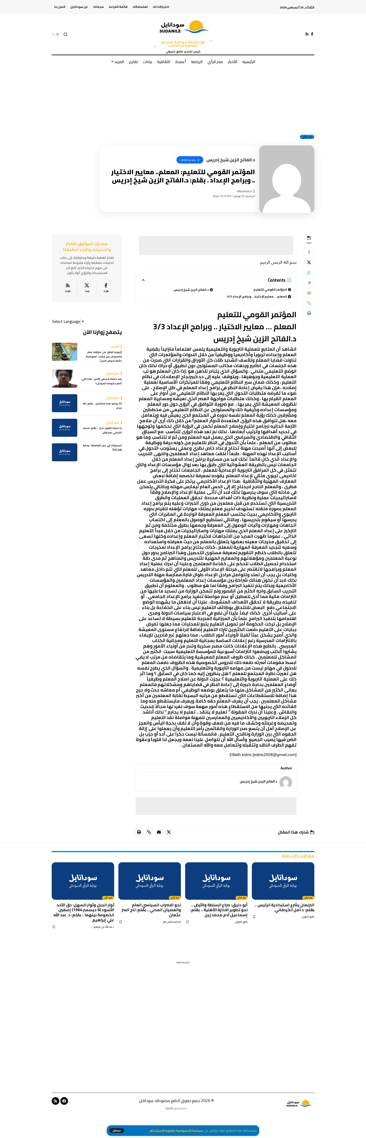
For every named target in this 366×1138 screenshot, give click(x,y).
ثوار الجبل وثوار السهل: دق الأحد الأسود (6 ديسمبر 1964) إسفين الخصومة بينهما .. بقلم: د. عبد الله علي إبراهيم (83, 912)
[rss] (67, 288)
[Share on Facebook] (309, 252)
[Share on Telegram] (309, 283)
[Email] (309, 293)
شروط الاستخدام (162, 1130)
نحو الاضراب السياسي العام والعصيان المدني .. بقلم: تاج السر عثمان (151, 910)
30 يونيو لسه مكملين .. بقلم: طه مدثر (102, 406)
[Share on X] (309, 262)
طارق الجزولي (307, 917)
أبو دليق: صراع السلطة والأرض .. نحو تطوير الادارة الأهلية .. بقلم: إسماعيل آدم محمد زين (219, 910)
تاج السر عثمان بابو (172, 922)
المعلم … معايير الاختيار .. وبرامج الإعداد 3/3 (257, 296)
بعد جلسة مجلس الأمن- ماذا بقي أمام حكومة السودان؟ (101, 381)
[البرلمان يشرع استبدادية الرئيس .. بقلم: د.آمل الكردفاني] (283, 881)
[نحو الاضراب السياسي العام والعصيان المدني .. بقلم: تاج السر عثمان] (149, 881)
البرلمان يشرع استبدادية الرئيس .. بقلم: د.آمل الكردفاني (284, 907)
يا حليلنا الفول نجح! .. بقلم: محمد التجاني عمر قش (102, 430)
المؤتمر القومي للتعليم (270, 289)
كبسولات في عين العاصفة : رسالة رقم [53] (102, 447)
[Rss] (307, 34)
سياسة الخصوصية (189, 1130)
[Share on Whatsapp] (309, 272)
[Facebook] (312, 34)
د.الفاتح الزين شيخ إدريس (191, 289)
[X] (87, 288)
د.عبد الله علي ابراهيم (104, 927)
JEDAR (169, 1108)
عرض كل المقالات (188, 160)
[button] (116, 1130)
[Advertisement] (183, 99)
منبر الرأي (307, 137)
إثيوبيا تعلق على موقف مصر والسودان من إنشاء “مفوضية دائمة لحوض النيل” (104, 356)
